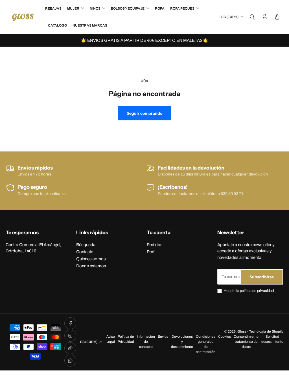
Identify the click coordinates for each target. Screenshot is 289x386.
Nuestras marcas (90, 25)
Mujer (73, 8)
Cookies (224, 337)
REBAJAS (53, 8)
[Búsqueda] (252, 17)
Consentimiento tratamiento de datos (246, 342)
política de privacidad (257, 291)
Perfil (151, 252)
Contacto (84, 252)
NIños (95, 8)
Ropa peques (182, 8)
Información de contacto (146, 342)
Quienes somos (91, 259)
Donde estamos (91, 266)
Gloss (241, 331)
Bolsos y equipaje (127, 8)
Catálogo (57, 25)
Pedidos (155, 244)
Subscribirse (261, 276)
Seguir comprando (144, 113)
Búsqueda (85, 244)
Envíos (163, 337)
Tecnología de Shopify (266, 331)
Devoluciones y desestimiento (182, 342)
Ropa (160, 8)
